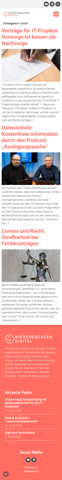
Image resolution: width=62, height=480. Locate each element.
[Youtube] (46, 4)
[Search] (57, 4)
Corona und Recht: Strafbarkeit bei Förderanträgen (23, 237)
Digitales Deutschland (20, 432)
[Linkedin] (52, 4)
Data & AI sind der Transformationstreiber (21, 419)
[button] (56, 14)
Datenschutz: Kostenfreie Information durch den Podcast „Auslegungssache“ (30, 137)
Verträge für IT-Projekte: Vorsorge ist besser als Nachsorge (30, 37)
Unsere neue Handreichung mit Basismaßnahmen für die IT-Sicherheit (26, 402)
